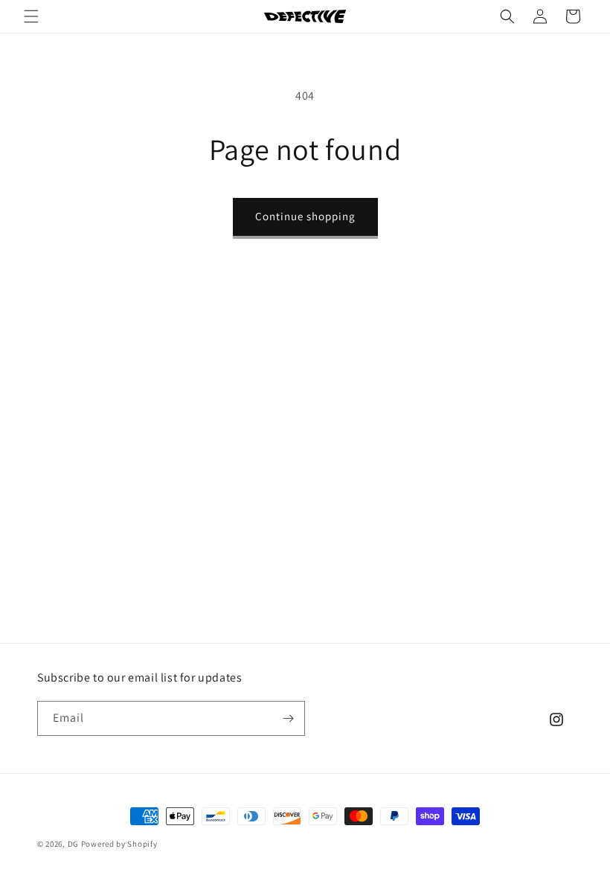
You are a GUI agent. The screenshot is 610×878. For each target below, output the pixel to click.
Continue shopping (305, 216)
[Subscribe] (288, 718)
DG (73, 844)
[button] (31, 16)
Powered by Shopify (119, 844)
